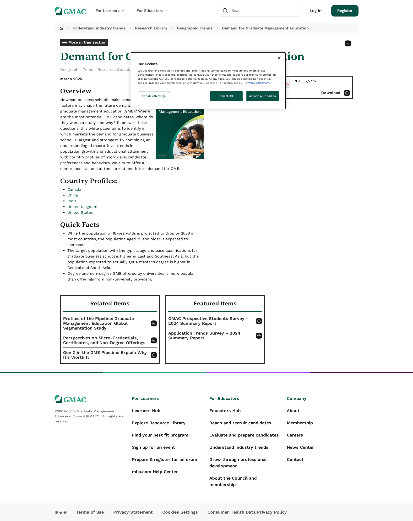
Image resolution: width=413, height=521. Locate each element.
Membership (300, 422)
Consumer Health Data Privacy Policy (247, 512)
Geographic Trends (194, 28)
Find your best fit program (160, 434)
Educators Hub (225, 410)
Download (330, 92)
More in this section (87, 42)
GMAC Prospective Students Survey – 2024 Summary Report (208, 321)
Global (123, 69)
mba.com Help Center (155, 471)
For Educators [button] (150, 10)
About (293, 410)
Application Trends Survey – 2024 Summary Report (204, 335)
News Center (300, 447)
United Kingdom (82, 206)
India (71, 201)
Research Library (151, 28)
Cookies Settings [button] (180, 512)
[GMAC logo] (90, 399)
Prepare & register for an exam (164, 459)
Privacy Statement (133, 512)
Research (106, 69)
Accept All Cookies (262, 96)
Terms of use (90, 512)
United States (80, 212)
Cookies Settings (154, 96)
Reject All (226, 96)
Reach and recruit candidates (240, 422)
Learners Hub (146, 410)
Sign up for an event (153, 447)
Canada (74, 189)
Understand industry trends (99, 28)
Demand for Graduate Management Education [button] (265, 28)
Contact (295, 459)
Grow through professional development (238, 462)
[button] (61, 28)
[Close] (279, 58)
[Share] (348, 43)
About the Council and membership (233, 481)
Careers (295, 434)
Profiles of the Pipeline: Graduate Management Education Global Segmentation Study (98, 323)
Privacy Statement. (258, 82)
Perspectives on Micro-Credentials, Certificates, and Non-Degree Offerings (104, 340)
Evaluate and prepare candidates (244, 434)
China (72, 195)
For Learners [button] (108, 10)
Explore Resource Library (158, 422)
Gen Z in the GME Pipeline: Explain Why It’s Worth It (105, 355)
